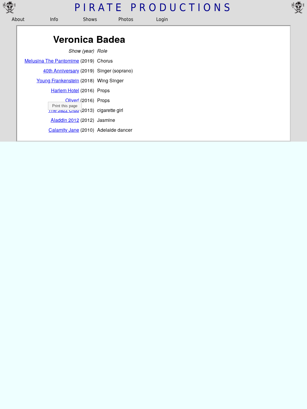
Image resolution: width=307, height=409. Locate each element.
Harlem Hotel (65, 90)
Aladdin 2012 (65, 119)
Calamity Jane (64, 129)
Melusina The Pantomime (52, 60)
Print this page (64, 106)
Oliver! (72, 100)
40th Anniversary (61, 70)
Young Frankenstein (58, 80)
